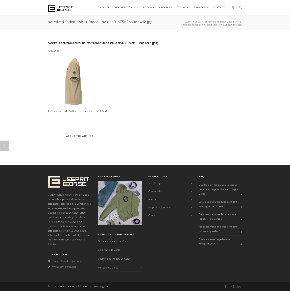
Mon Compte (155, 183)
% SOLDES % (200, 7)
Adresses (153, 199)
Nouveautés (123, 7)
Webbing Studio (102, 286)
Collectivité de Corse (109, 249)
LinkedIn (87, 111)
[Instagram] (232, 286)
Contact (219, 7)
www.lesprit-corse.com (64, 266)
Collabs (182, 7)
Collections (145, 7)
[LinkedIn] (239, 286)
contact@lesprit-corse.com (66, 261)
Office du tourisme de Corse (113, 241)
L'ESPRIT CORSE (65, 286)
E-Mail (103, 111)
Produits (165, 7)
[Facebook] (225, 286)
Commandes (155, 191)
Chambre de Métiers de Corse (114, 258)
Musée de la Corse (108, 267)
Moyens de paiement (159, 207)
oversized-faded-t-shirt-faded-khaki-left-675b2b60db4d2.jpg (103, 42)
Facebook (55, 111)
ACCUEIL (105, 7)
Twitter (72, 111)
